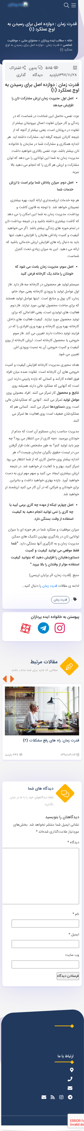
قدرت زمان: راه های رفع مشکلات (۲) (51, 740)
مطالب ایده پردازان (52, 40)
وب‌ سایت (72, 955)
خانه (69, 40)
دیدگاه (73, 842)
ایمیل (74, 934)
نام (76, 914)
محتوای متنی (29, 40)
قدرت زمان (50, 586)
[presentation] (12, 679)
